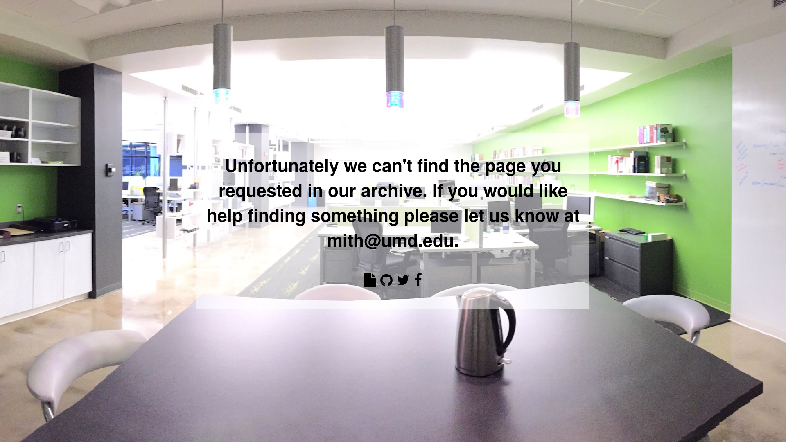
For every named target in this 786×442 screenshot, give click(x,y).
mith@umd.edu (390, 239)
